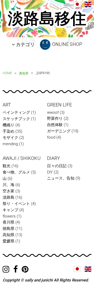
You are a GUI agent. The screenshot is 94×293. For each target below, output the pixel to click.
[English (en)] (88, 4)
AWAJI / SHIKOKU (21, 158)
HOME (7, 73)
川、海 (8, 184)
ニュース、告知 (60, 178)
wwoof (53, 112)
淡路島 (8, 197)
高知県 (23, 73)
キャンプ (10, 210)
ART (7, 104)
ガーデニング (58, 131)
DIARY (53, 158)
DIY (50, 172)
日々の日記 (57, 166)
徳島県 (8, 228)
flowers (9, 216)
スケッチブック (16, 118)
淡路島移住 (47, 18)
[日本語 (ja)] (77, 4)
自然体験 (55, 124)
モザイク (10, 137)
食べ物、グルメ (16, 172)
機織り (8, 125)
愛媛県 (8, 241)
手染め (8, 131)
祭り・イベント (16, 203)
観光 (6, 166)
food (51, 137)
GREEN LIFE (59, 104)
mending (10, 144)
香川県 (8, 222)
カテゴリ (25, 44)
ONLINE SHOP (66, 44)
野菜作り (55, 118)
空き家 (8, 191)
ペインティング (16, 112)
